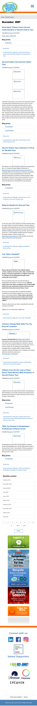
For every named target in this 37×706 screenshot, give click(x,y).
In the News (8, 43)
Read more (18, 49)
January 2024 (6, 488)
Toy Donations (9, 126)
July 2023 (5, 492)
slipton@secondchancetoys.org (10, 236)
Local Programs (9, 130)
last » (24, 525)
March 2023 (6, 500)
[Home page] (10, 7)
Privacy (26, 697)
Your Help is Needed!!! (11, 254)
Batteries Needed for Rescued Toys (16, 205)
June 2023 (6, 496)
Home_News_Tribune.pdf (9, 36)
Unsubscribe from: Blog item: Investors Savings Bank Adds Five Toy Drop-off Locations (17, 363)
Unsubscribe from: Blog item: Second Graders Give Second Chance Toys (16, 141)
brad (10, 33)
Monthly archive (10, 17)
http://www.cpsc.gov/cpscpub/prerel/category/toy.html (16, 170)
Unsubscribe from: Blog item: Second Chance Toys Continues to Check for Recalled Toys (16, 198)
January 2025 (6, 480)
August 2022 (6, 512)
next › (18, 525)
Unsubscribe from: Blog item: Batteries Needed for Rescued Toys (16, 247)
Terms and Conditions (16, 697)
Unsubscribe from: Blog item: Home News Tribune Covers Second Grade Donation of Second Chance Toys (16, 54)
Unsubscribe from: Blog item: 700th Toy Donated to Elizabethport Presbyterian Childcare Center (16, 469)
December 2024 (7, 484)
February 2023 (7, 504)
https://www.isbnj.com (22, 339)
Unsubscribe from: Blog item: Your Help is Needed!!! (17, 318)
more (18, 531)
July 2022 (5, 516)
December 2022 (7, 508)
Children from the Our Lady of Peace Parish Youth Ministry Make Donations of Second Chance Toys (18, 372)
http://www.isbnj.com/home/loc (10, 353)
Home (2, 17)
